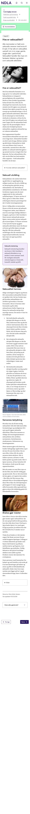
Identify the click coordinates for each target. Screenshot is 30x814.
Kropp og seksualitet (9, 20)
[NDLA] (6, 3)
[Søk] (22, 3)
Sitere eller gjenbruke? (11, 605)
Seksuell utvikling (11, 175)
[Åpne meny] (27, 3)
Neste (23, 622)
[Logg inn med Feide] (16, 3)
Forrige (7, 622)
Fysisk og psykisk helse (9, 17)
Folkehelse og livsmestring (10, 14)
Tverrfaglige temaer (10, 11)
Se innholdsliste (10, 26)
